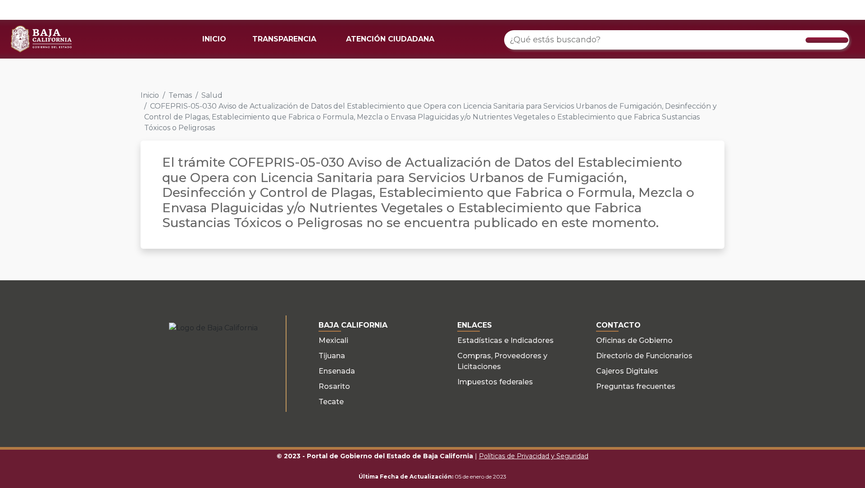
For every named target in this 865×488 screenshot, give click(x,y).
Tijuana (332, 355)
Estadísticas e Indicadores (505, 340)
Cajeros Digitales (627, 371)
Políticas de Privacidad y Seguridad (533, 456)
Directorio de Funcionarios (644, 355)
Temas (180, 95)
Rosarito (334, 386)
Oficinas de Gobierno (634, 340)
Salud (212, 95)
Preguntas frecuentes (635, 386)
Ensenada (337, 371)
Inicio (150, 95)
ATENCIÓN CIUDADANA (390, 39)
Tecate (331, 401)
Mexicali (333, 340)
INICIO (214, 39)
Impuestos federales (495, 382)
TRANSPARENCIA (284, 39)
